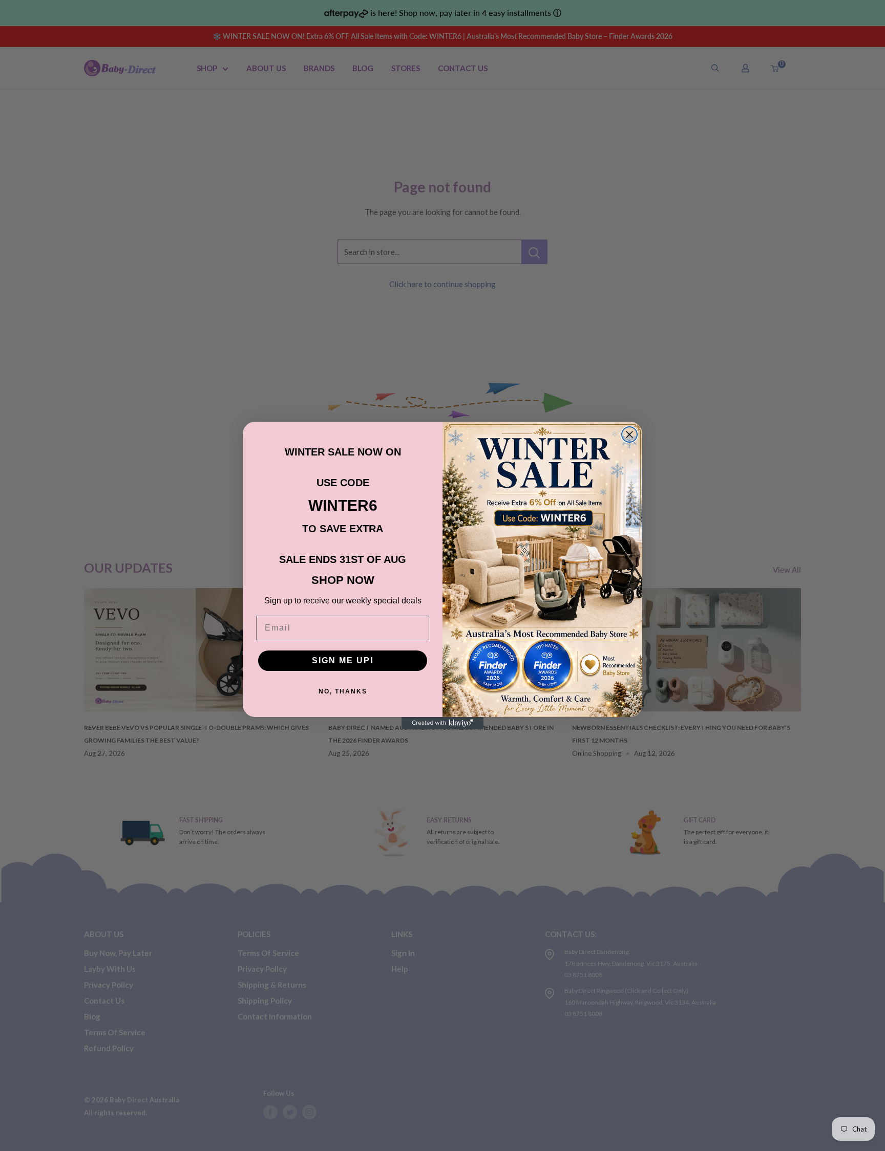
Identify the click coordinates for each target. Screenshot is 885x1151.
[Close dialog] (629, 434)
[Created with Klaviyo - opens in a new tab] (442, 723)
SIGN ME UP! (343, 660)
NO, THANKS (343, 691)
